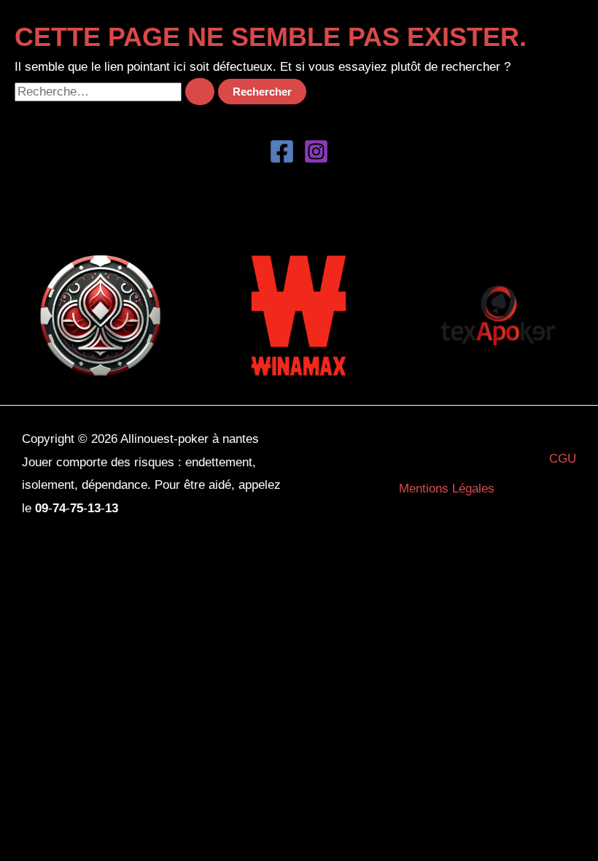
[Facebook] (282, 151)
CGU (562, 459)
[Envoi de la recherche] (199, 91)
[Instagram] (316, 151)
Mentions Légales (446, 488)
